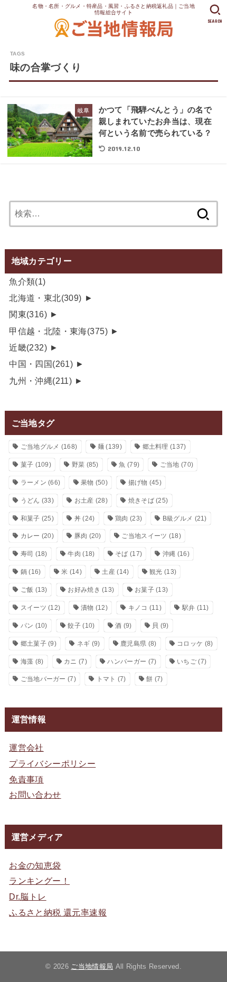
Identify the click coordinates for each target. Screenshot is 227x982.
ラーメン (41, 482)
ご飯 (34, 589)
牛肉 (81, 554)
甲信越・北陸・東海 (58, 331)
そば (128, 554)
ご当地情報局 (92, 966)
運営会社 (26, 747)
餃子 (81, 625)
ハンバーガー (131, 661)
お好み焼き (91, 589)
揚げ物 (145, 482)
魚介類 (27, 281)
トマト (111, 679)
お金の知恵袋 (35, 865)
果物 (94, 482)
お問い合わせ (35, 794)
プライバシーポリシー (52, 763)
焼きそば (148, 500)
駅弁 (195, 607)
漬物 (94, 607)
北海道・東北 (45, 298)
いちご (191, 661)
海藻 (32, 661)
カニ (75, 661)
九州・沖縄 (40, 380)
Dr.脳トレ (27, 896)
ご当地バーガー (48, 679)
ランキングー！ (39, 880)
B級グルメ (185, 518)
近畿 (28, 347)
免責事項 (26, 779)
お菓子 (151, 589)
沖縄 (176, 554)
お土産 (91, 500)
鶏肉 (128, 518)
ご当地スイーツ (151, 536)
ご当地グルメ (49, 446)
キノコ (145, 607)
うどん (37, 500)
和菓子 (37, 518)
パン (34, 625)
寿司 (34, 554)
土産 (115, 571)
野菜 (85, 464)
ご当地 (176, 464)
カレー (37, 536)
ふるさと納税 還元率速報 (58, 912)
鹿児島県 (138, 643)
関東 (28, 314)
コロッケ (195, 643)
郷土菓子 (38, 643)
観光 (162, 571)
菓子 (36, 464)
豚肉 (87, 536)
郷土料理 (164, 446)
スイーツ (41, 607)
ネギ (88, 643)
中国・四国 (41, 364)
